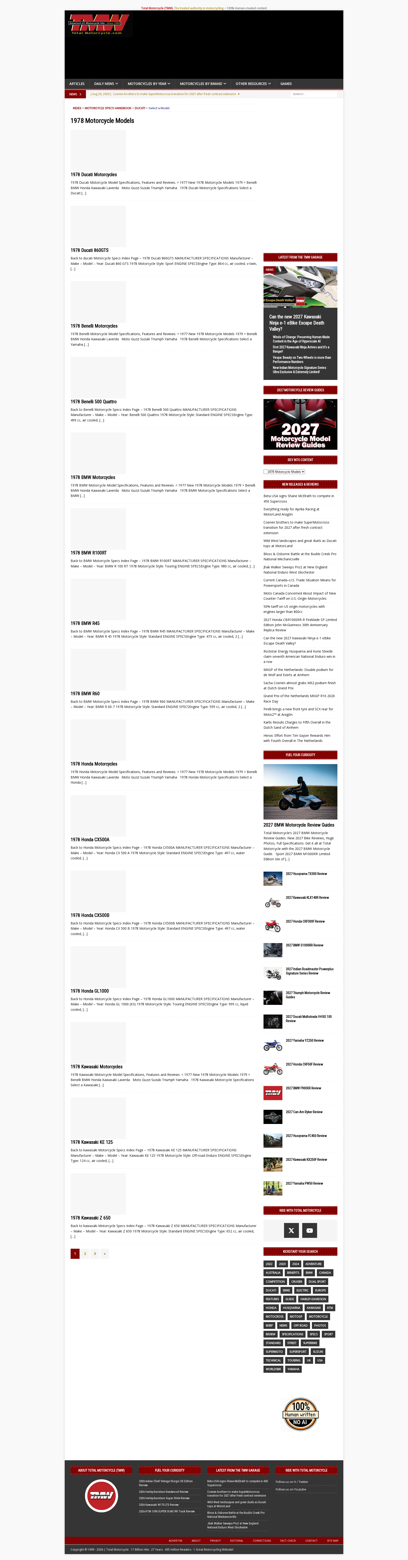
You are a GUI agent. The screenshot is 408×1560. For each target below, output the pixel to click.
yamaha (293, 1369)
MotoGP (296, 1317)
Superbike (310, 1343)
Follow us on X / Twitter (292, 1482)
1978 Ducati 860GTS (90, 250)
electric (303, 1290)
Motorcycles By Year (147, 83)
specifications (292, 1334)
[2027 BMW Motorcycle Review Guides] (300, 792)
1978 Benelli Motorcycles (94, 326)
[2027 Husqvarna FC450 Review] (273, 1141)
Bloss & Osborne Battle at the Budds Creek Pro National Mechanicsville (236, 1514)
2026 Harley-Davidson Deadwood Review (163, 1491)
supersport (297, 1352)
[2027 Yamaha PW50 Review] (273, 1188)
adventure (314, 1264)
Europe (320, 1290)
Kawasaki (314, 1308)
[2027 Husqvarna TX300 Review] (273, 879)
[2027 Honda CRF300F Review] (273, 926)
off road (301, 1325)
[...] (287, 859)
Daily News (104, 83)
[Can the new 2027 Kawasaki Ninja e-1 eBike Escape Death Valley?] (300, 305)
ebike (286, 1290)
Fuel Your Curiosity (300, 755)
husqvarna (291, 1308)
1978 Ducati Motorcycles (94, 174)
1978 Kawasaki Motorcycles (97, 1066)
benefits (293, 1273)
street (292, 1343)
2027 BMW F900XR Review (303, 1088)
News (283, 1325)
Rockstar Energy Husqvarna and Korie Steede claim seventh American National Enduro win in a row (299, 656)
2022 (269, 1264)
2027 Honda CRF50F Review (304, 1064)
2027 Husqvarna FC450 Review (306, 1136)
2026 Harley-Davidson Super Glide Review (164, 1498)
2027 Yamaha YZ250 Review (305, 1040)
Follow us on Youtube (291, 1489)
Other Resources (251, 83)
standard (273, 1343)
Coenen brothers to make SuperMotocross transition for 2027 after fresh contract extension (296, 527)
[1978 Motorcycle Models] (98, 151)
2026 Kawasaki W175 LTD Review (159, 1504)
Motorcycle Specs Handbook (108, 108)
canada (325, 1273)
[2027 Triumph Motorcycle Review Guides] (273, 998)
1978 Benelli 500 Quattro (94, 401)
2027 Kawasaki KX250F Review (306, 1159)
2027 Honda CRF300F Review (305, 921)
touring (294, 1360)
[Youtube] (309, 1230)
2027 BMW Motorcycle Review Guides (299, 825)
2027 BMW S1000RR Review (304, 945)
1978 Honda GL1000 (90, 991)
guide (289, 1299)
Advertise (175, 1540)
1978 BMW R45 (85, 623)
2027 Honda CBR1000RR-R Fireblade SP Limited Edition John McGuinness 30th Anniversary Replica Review (300, 624)
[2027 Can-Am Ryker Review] (273, 1117)
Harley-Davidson (313, 1299)
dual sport (317, 1282)
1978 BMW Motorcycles (93, 477)
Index (77, 108)
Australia (273, 1273)
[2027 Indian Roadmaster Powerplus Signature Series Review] (273, 974)
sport (328, 1334)
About (196, 1540)
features (272, 1299)
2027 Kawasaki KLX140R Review (307, 897)
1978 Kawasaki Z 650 (90, 1218)
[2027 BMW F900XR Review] (273, 1093)
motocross (274, 1317)
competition (275, 1282)
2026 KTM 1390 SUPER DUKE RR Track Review (167, 1511)
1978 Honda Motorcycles (94, 764)
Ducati (140, 108)
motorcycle (318, 1317)
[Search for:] (313, 94)
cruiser (296, 1282)
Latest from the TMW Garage (301, 257)
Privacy (215, 1540)
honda (271, 1308)
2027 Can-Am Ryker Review (304, 1112)
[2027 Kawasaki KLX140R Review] (273, 902)
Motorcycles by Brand (201, 83)
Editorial (236, 1540)
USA (320, 1360)
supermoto (274, 1352)
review (270, 1334)
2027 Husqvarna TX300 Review (306, 874)
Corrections (262, 1540)
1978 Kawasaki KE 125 (92, 1142)
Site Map (333, 1540)
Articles (77, 83)
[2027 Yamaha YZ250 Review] (273, 1045)
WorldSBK (273, 1369)
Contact (311, 1540)
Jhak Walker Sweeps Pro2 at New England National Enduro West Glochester (233, 1525)
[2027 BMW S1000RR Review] (273, 950)
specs (314, 1334)
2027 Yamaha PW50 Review (304, 1183)
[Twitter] (291, 1230)
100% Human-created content (247, 8)
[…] (83, 193)
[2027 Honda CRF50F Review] (273, 1069)
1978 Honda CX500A (90, 839)
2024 (295, 1264)
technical (273, 1360)
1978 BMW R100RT (89, 553)
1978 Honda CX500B (90, 915)
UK (309, 1360)
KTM (330, 1308)
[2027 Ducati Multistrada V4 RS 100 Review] (273, 1022)
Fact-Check (288, 1540)
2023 (282, 1264)
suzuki (318, 1352)
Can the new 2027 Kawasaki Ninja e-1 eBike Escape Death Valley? (296, 323)
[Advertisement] (240, 46)
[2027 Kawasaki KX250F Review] (273, 1164)
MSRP (269, 1325)
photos (320, 1325)
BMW (309, 1273)
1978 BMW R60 (85, 693)
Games (286, 83)
